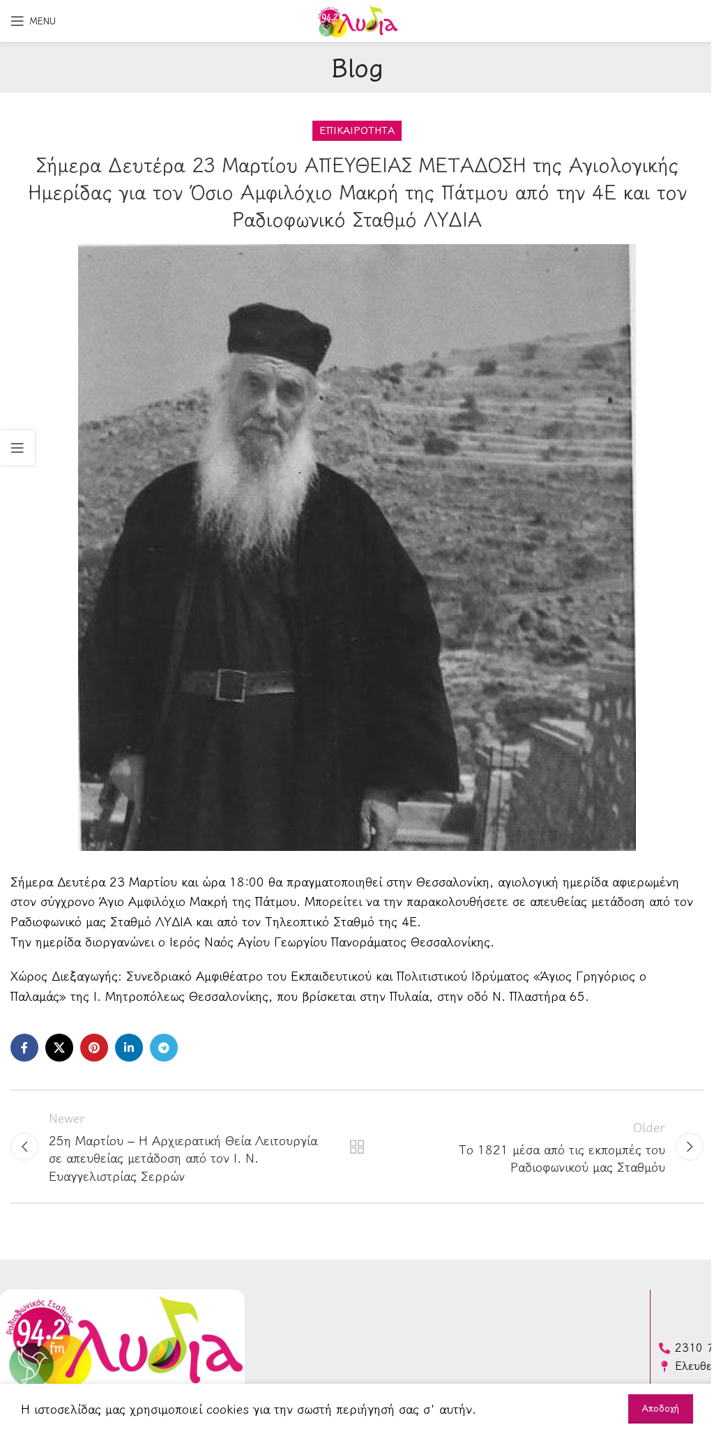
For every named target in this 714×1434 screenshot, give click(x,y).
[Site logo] (357, 18)
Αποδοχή (660, 1408)
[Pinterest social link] (94, 1048)
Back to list (357, 1147)
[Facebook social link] (24, 1048)
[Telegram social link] (164, 1048)
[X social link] (59, 1048)
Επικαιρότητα (357, 130)
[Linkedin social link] (129, 1048)
